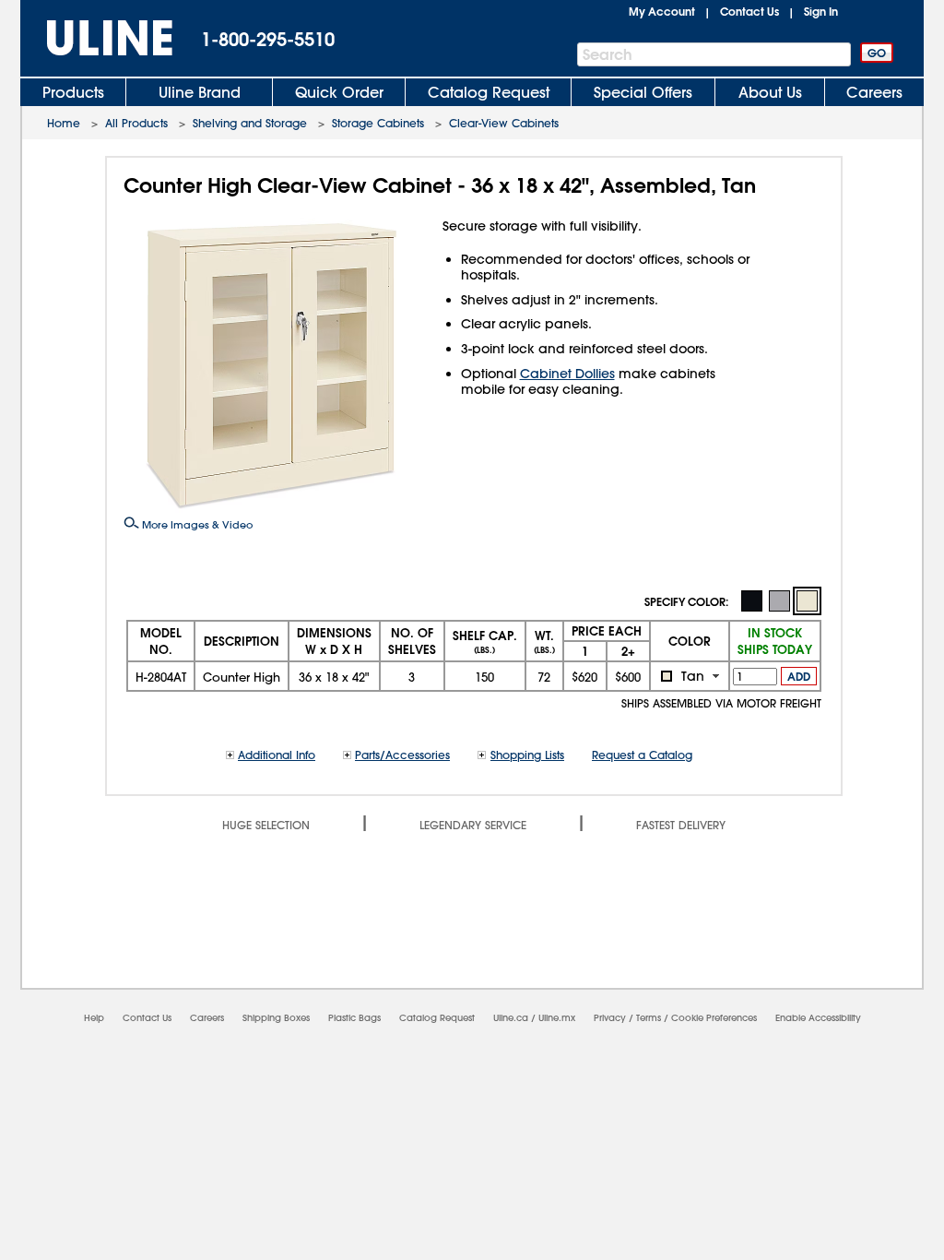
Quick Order (339, 92)
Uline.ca (510, 1018)
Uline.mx (556, 1018)
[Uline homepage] (96, 38)
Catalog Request (488, 92)
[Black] (751, 600)
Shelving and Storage (250, 122)
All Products (136, 122)
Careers (874, 92)
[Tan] (807, 601)
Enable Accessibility (818, 1018)
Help (94, 1018)
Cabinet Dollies (567, 373)
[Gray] (779, 600)
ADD (798, 676)
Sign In (821, 11)
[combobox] (689, 676)
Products (73, 92)
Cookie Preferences (714, 1018)
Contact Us (749, 11)
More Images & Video (196, 524)
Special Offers (643, 92)
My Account (662, 11)
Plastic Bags (354, 1018)
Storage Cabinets (378, 122)
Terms (648, 1018)
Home (63, 122)
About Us (770, 92)
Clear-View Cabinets (504, 122)
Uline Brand (200, 92)
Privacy (610, 1018)
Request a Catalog (642, 754)
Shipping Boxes (276, 1018)
